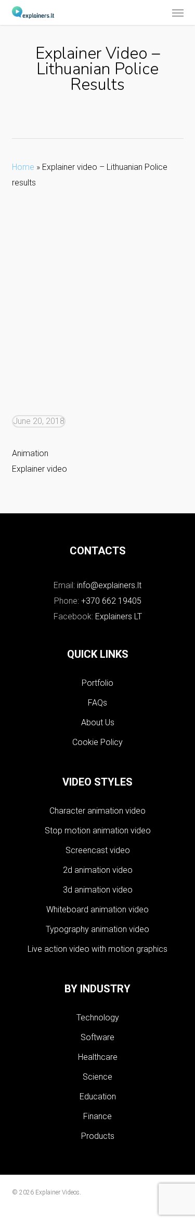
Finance (97, 1116)
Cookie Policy (97, 742)
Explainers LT (118, 616)
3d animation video (98, 890)
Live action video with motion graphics (97, 949)
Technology (97, 1017)
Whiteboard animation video (97, 909)
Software (97, 1037)
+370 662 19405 (111, 601)
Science (97, 1077)
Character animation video (97, 811)
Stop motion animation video (98, 830)
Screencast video (98, 850)
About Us (97, 722)
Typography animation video (97, 929)
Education (98, 1096)
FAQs (97, 703)
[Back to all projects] (97, 116)
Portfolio (97, 683)
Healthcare (98, 1057)
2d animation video (98, 870)
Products (97, 1136)
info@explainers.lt (109, 585)
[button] (178, 12)
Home (23, 167)
